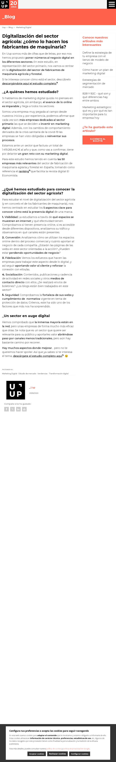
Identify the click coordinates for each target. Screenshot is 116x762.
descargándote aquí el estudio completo (29, 83)
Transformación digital (58, 374)
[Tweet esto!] (12, 409)
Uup (4, 27)
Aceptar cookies (36, 754)
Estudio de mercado (27, 374)
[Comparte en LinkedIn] (18, 409)
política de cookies (53, 748)
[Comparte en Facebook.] (6, 409)
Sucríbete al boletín (98, 140)
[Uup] (9, 4)
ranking (24, 171)
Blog (11, 27)
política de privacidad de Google (76, 748)
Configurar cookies (79, 754)
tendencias (42, 374)
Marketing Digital (9, 374)
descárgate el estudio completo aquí (37, 356)
